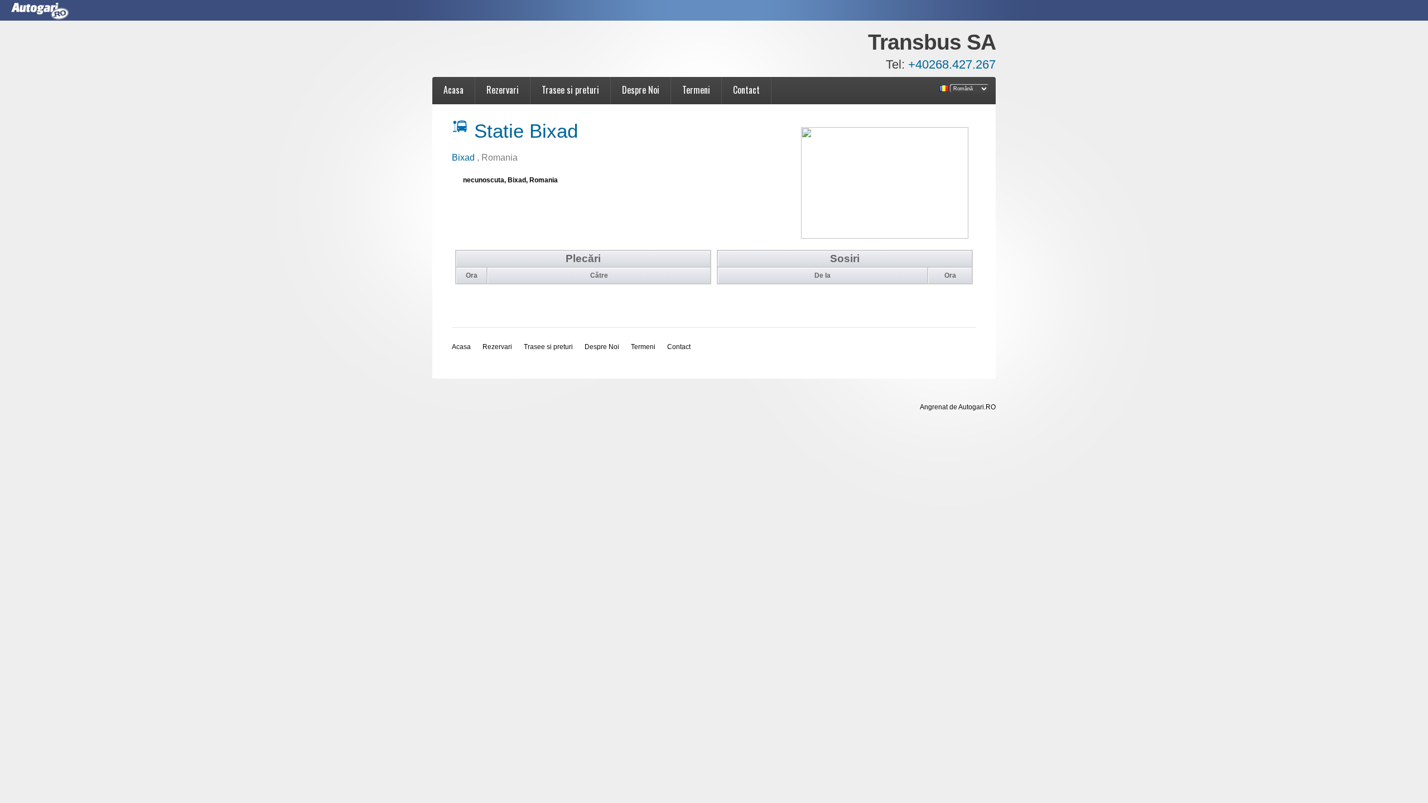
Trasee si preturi (570, 89)
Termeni (696, 89)
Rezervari (502, 89)
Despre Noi (640, 89)
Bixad (464, 157)
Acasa (453, 89)
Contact (746, 89)
